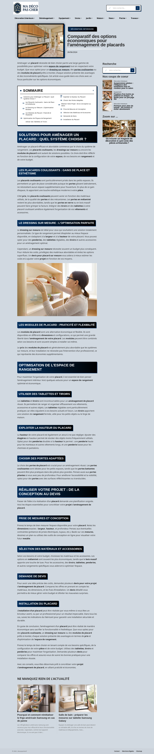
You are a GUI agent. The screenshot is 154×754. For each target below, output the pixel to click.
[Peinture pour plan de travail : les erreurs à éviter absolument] (107, 106)
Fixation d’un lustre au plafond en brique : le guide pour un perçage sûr (124, 96)
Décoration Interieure (82, 29)
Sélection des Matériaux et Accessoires (77, 113)
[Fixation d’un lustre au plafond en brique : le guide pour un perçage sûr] (107, 95)
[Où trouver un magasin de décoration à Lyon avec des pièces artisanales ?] (119, 128)
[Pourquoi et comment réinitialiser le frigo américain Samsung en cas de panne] (36, 698)
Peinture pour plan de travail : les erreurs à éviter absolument (123, 107)
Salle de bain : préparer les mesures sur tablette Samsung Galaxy (75, 718)
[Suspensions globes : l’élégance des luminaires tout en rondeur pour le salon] (107, 84)
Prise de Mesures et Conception (74, 109)
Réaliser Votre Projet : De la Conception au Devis (76, 105)
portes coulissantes (83, 69)
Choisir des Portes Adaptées (73, 100)
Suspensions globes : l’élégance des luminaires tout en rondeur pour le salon (123, 85)
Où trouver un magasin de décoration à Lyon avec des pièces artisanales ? (119, 140)
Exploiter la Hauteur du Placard (74, 97)
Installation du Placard (71, 119)
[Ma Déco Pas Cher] (25, 8)
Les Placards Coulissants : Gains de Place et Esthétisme (40, 103)
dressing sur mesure (59, 69)
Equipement (22, 710)
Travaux (63, 710)
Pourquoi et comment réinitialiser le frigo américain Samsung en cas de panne (36, 718)
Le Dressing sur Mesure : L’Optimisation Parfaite (40, 108)
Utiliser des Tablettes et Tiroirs (36, 122)
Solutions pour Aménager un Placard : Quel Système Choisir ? (38, 98)
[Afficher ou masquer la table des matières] (68, 90)
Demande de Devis (70, 116)
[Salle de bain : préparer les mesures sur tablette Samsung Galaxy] (78, 698)
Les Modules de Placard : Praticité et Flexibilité (38, 114)
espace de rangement (59, 66)
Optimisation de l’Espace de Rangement (37, 118)
